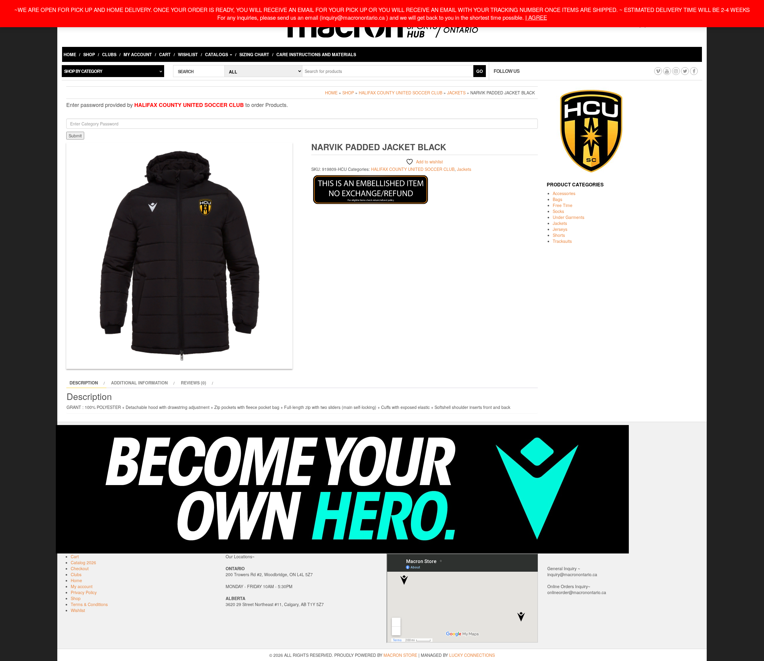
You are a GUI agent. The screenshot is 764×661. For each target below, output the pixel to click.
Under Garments (568, 217)
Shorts (559, 235)
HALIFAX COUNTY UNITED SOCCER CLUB (400, 93)
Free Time (562, 205)
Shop (89, 54)
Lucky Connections (472, 655)
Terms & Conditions (89, 604)
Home (70, 54)
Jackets (456, 93)
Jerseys (560, 229)
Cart (165, 54)
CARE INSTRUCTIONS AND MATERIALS (316, 54)
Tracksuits (562, 241)
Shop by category (83, 71)
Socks (558, 211)
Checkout (80, 568)
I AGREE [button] (536, 17)
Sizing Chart (254, 54)
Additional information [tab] (139, 383)
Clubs (109, 54)
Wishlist (188, 54)
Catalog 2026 (83, 562)
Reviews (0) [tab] (193, 383)
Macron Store (400, 655)
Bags (557, 199)
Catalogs (217, 54)
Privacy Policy (84, 592)
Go (479, 71)
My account (138, 54)
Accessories (564, 193)
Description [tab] (84, 383)
